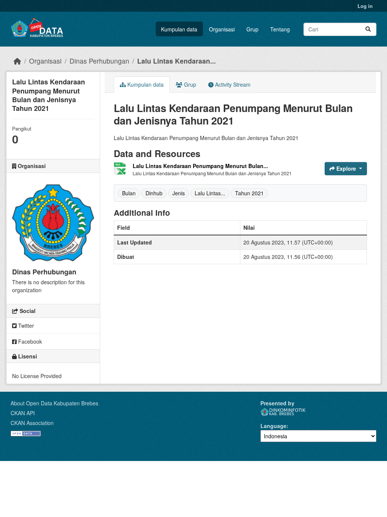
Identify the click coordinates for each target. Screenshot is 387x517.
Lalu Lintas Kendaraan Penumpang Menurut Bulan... (200, 166)
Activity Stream (232, 84)
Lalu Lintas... (210, 193)
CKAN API (23, 413)
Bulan (129, 193)
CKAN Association (32, 423)
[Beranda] (17, 60)
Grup (252, 29)
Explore (346, 168)
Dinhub (154, 193)
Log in (365, 5)
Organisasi (222, 29)
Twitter (25, 325)
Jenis (178, 193)
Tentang (280, 29)
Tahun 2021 (249, 193)
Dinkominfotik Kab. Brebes (283, 412)
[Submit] (368, 29)
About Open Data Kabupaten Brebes (54, 403)
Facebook (29, 341)
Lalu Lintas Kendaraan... (176, 60)
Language (273, 426)
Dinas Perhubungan (99, 60)
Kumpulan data (179, 29)
